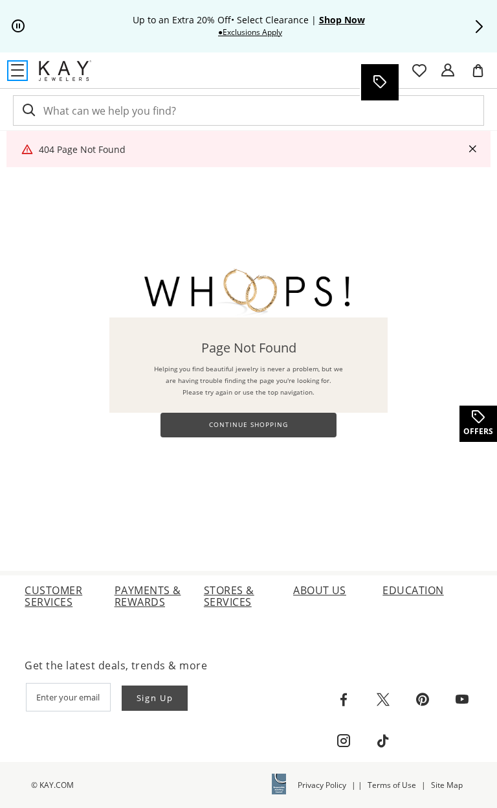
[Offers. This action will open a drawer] (379, 82)
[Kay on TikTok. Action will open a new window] (383, 741)
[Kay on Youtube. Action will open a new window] (462, 700)
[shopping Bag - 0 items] (483, 76)
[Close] (472, 149)
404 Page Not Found (82, 149)
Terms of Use (392, 785)
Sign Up (155, 698)
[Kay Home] (65, 70)
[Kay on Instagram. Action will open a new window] (343, 741)
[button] (479, 26)
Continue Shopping (248, 425)
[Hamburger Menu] (17, 70)
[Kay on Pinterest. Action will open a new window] (422, 700)
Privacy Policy (322, 785)
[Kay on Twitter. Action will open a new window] (383, 700)
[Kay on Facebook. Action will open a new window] (343, 700)
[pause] (18, 26)
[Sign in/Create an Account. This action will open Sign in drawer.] (448, 70)
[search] (28, 110)
